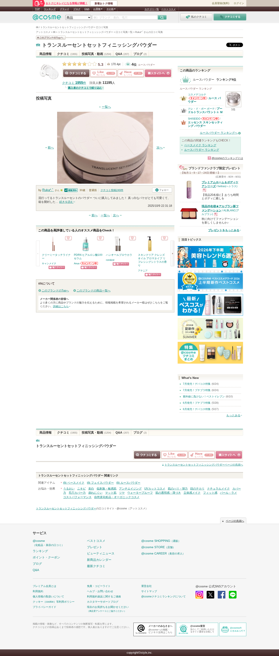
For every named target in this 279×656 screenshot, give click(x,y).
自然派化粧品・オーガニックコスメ (117, 497)
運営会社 (146, 586)
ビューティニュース (100, 553)
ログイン (239, 3)
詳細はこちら (61, 306)
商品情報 (45, 54)
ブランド (64, 9)
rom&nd (110, 260)
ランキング (50, 9)
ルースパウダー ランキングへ (219, 132)
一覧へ (106, 106)
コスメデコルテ (197, 94)
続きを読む (66, 201)
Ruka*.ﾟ (48, 190)
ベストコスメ (168, 9)
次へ (160, 147)
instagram (199, 594)
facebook (221, 594)
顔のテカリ (197, 488)
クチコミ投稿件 (111, 190)
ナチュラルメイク (218, 488)
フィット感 (210, 492)
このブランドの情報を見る (51, 38)
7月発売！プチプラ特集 (197, 390)
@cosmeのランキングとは (227, 158)
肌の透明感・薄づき (168, 492)
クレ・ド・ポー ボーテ (201, 108)
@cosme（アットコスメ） (132, 508)
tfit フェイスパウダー (100, 482)
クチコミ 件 (74, 83)
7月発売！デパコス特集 (197, 383)
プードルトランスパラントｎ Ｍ (205, 110)
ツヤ (122, 492)
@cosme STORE (158, 547)
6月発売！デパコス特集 (197, 409)
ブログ (76, 9)
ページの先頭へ (204, 464)
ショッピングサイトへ (158, 73)
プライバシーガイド (44, 607)
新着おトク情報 (104, 3)
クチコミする (76, 73)
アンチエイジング (130, 488)
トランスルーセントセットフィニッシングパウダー (99, 45)
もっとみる (233, 415)
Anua (76, 263)
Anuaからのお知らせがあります (89, 263)
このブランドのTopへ (55, 290)
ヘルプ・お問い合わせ (100, 591)
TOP (37, 9)
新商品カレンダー (99, 559)
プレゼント (94, 547)
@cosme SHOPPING (161, 540)
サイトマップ (149, 591)
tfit (38, 45)
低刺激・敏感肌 (106, 488)
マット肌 (110, 492)
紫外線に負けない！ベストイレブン (204, 396)
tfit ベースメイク (73, 482)
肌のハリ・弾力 (178, 488)
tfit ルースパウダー (128, 482)
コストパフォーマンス (77, 497)
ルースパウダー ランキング (201, 149)
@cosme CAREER (163, 553)
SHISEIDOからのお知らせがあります (210, 118)
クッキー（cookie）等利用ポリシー (54, 601)
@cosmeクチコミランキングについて (163, 596)
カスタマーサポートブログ (102, 601)
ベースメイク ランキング (200, 145)
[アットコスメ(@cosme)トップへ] (47, 18)
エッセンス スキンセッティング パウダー (205, 124)
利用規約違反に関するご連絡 (104, 596)
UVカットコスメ (154, 488)
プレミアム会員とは (44, 586)
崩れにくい (95, 492)
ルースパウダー (146, 64)
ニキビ (81, 488)
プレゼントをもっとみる (223, 230)
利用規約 (38, 591)
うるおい (69, 488)
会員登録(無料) (220, 3)
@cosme (48, 543)
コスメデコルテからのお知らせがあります (197, 98)
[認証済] (70, 190)
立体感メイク (192, 492)
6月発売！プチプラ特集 (197, 402)
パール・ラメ (228, 492)
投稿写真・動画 (96, 54)
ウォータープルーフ (140, 492)
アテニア (143, 270)
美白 (91, 488)
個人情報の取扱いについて (48, 596)
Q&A (86, 9)
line (232, 594)
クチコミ (67, 54)
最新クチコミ (96, 566)
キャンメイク (49, 263)
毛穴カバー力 (77, 492)
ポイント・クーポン (46, 557)
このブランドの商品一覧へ (94, 290)
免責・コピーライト (99, 586)
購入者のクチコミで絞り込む (85, 87)
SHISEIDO (194, 118)
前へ (51, 147)
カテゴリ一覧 (152, 9)
